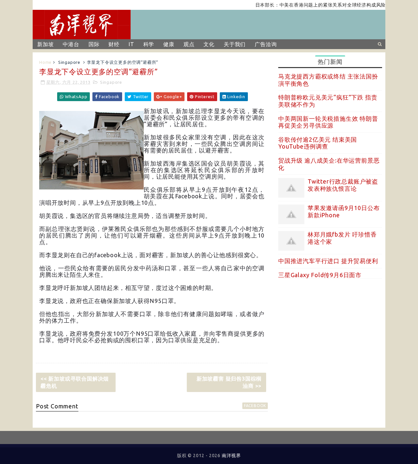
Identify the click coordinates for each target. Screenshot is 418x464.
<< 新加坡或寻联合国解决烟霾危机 (74, 382)
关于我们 (235, 44)
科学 (148, 44)
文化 (209, 44)
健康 (168, 44)
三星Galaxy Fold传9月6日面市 (320, 275)
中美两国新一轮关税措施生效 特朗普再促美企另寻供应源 (328, 122)
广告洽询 (266, 44)
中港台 (71, 44)
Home (45, 62)
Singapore (69, 62)
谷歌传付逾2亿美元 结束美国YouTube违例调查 (317, 143)
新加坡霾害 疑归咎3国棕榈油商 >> (229, 382)
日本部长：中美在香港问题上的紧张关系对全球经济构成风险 (313, 5)
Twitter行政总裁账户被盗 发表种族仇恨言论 (343, 185)
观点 (189, 44)
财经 (114, 44)
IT (131, 44)
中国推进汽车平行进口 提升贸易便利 (328, 261)
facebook (255, 405)
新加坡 (45, 44)
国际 (94, 44)
